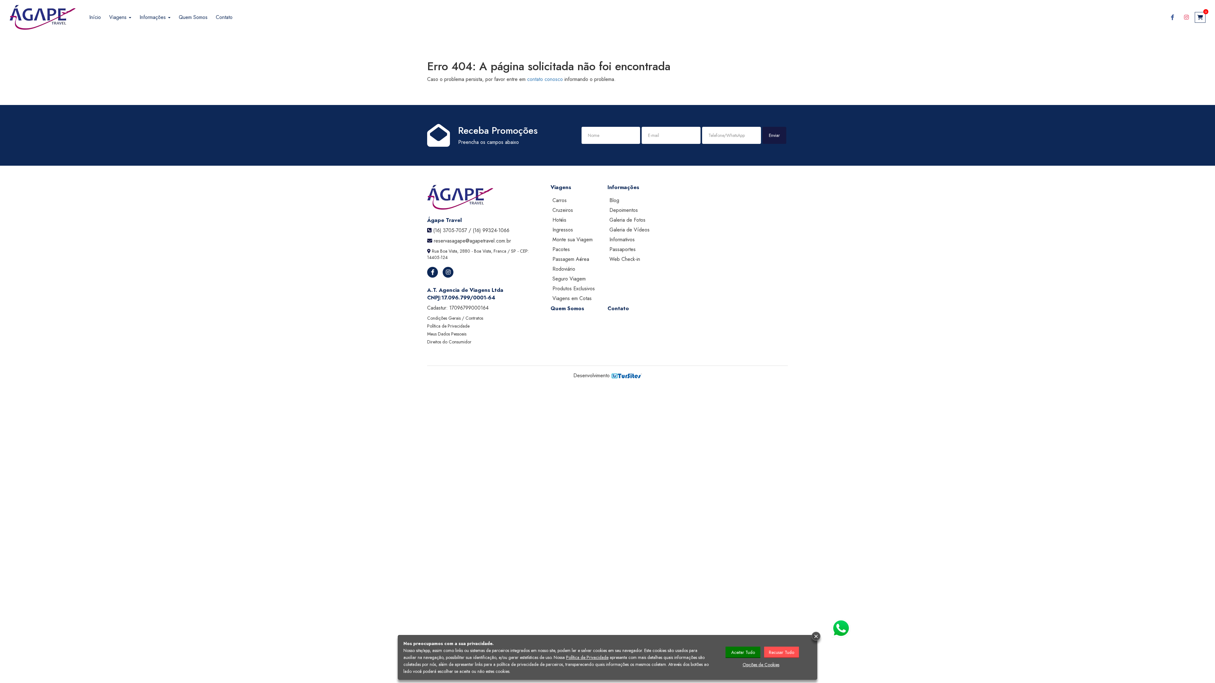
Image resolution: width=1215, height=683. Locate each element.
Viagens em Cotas (572, 298)
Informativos (622, 239)
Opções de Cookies (761, 664)
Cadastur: (458, 308)
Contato (224, 17)
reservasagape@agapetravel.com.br (472, 240)
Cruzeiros (562, 210)
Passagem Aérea (570, 259)
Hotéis (559, 220)
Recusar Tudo (781, 652)
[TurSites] (626, 375)
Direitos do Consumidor (449, 342)
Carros (559, 200)
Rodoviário (563, 269)
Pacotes (561, 249)
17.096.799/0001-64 (468, 297)
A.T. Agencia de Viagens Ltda (465, 290)
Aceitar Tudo (743, 652)
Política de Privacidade (448, 326)
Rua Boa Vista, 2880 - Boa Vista (461, 251)
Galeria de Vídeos (629, 229)
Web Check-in (624, 259)
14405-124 (437, 257)
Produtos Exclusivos (573, 288)
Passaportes (622, 249)
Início (95, 17)
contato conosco (545, 79)
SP (513, 251)
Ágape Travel (444, 220)
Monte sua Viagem (572, 239)
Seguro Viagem (569, 278)
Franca (500, 251)
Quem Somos (193, 17)
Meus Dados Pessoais (446, 334)
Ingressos (562, 229)
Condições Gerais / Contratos (455, 318)
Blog (614, 200)
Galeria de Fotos (627, 220)
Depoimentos (623, 210)
